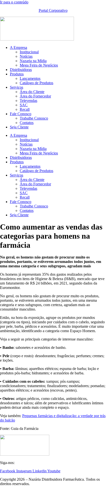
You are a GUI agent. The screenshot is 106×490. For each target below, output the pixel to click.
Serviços (16, 87)
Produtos (17, 74)
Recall (25, 109)
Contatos (27, 123)
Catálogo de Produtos (36, 83)
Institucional (29, 52)
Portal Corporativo (53, 10)
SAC (24, 105)
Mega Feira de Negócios (39, 65)
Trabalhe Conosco (34, 118)
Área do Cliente (32, 92)
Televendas (28, 100)
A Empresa (18, 47)
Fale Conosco (20, 114)
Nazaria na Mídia (33, 61)
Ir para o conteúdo (14, 2)
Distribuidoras (21, 70)
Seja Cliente (19, 127)
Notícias (26, 56)
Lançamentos (30, 78)
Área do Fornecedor (35, 96)
